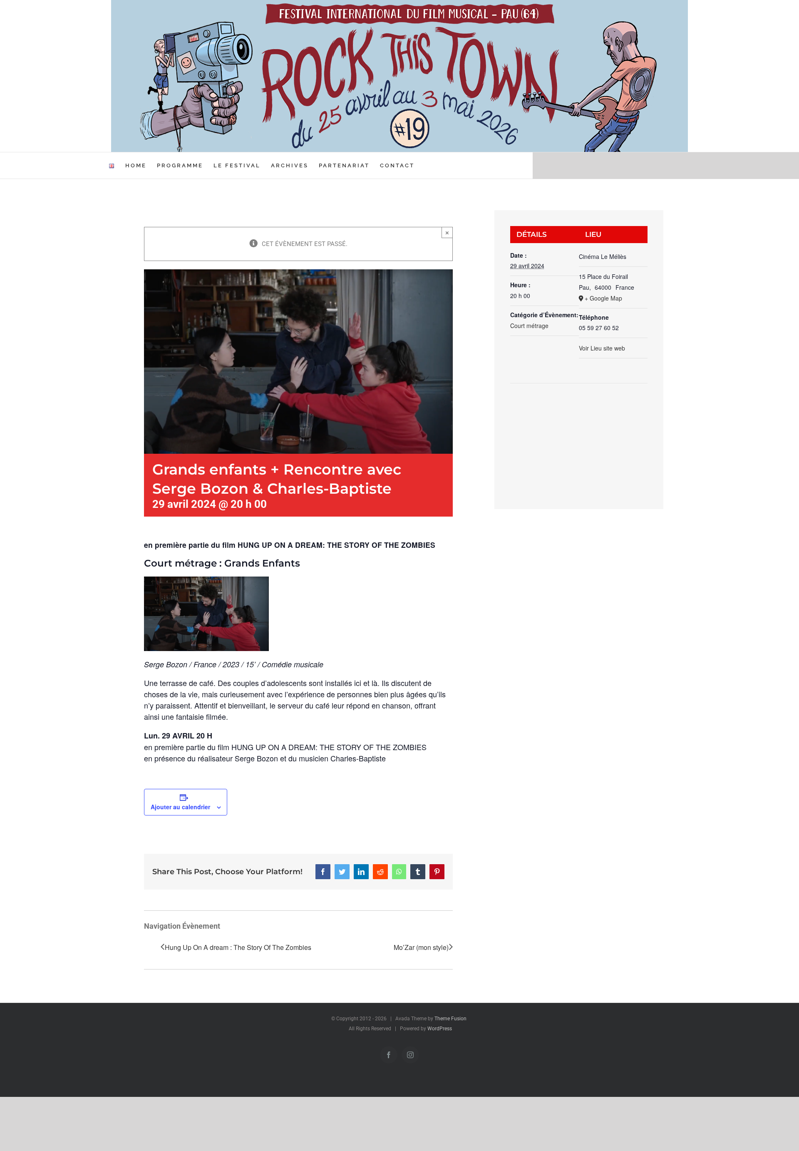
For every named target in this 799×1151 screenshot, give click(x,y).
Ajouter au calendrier (180, 807)
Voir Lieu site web (602, 348)
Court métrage (529, 325)
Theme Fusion (450, 1019)
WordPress (439, 1029)
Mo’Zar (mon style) (421, 947)
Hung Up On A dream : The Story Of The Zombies (238, 947)
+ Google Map (603, 298)
